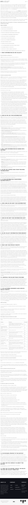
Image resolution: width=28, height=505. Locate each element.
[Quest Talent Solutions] (5, 1)
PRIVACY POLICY (5, 502)
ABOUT (11, 487)
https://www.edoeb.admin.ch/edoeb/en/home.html (12, 270)
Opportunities (18, 489)
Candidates (17, 487)
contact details (3, 300)
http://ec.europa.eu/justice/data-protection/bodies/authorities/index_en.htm (12, 267)
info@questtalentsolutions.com (5, 466)
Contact (12, 489)
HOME (11, 485)
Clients (16, 485)
